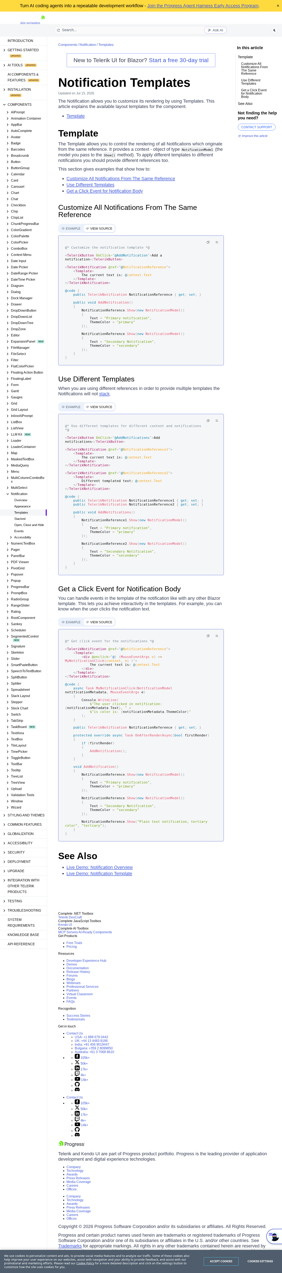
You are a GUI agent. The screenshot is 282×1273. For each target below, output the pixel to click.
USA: (91, 1037)
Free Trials (74, 943)
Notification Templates (124, 82)
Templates (21, 512)
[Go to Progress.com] (71, 1146)
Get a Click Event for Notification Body (104, 191)
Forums (72, 975)
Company (73, 1167)
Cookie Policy (85, 1263)
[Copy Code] (208, 242)
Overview (20, 500)
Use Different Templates (90, 184)
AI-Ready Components (95, 932)
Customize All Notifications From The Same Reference (120, 178)
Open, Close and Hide (29, 525)
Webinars (73, 983)
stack (104, 393)
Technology (74, 1170)
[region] (141, 1261)
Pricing (71, 946)
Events (19, 531)
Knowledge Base (23, 935)
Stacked (19, 518)
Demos (71, 964)
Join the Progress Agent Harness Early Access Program (202, 5)
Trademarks (70, 1245)
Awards (72, 1174)
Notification (87, 44)
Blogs (70, 979)
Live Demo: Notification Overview (99, 867)
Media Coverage (78, 1182)
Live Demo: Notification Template (99, 873)
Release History (78, 972)
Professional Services (82, 986)
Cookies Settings (260, 1261)
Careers (72, 1185)
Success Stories (78, 1015)
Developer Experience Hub (86, 960)
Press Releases (78, 1178)
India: (92, 1044)
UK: (91, 1041)
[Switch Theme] (274, 30)
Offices (71, 1189)
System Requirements (21, 922)
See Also (77, 856)
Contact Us (74, 1033)
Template (75, 116)
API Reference (21, 944)
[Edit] (216, 242)
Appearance (22, 506)
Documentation (77, 968)
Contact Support (256, 127)
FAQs (70, 1001)
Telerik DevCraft (70, 917)
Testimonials (75, 1019)
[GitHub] (77, 1085)
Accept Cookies (221, 1261)
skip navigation (30, 23)
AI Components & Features (23, 77)
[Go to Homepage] (43, 23)
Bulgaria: (94, 1048)
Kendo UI (65, 924)
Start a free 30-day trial (179, 60)
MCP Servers (68, 932)
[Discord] (77, 1090)
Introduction (20, 41)
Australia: (94, 1052)
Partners (72, 990)
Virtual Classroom (79, 994)
